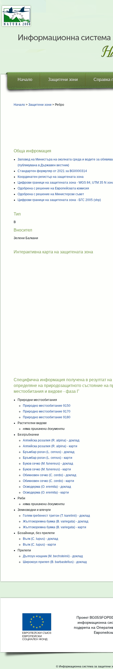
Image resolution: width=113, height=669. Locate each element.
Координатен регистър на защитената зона (51, 177)
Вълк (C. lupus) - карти (39, 544)
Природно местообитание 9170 (46, 411)
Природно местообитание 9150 (46, 406)
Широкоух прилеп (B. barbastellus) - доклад (55, 562)
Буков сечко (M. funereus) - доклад (48, 463)
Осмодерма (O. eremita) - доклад (47, 487)
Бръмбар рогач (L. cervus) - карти (47, 458)
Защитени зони (63, 79)
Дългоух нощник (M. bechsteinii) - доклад (53, 556)
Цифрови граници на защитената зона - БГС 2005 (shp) (59, 200)
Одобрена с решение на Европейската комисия (53, 188)
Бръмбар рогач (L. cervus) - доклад (48, 452)
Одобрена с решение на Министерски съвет (51, 194)
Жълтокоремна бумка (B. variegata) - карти (54, 527)
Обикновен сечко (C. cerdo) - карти (48, 481)
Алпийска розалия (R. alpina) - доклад (51, 440)
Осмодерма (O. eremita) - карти (46, 492)
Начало (25, 79)
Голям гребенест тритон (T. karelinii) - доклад (56, 515)
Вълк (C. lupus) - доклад (40, 539)
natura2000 (16, 16)
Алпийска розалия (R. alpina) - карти (50, 446)
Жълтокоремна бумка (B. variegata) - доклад (55, 521)
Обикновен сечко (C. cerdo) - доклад (49, 475)
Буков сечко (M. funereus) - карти (47, 469)
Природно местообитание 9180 (46, 417)
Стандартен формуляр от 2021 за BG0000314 (52, 171)
